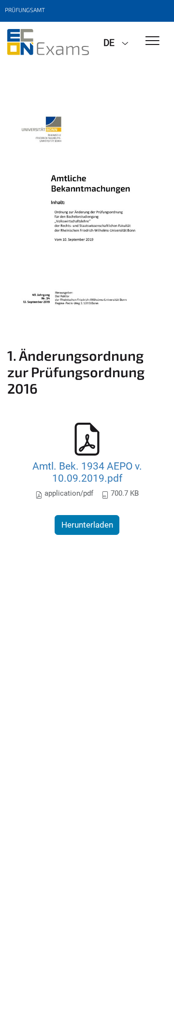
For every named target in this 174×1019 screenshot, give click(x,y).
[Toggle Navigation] (152, 41)
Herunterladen (87, 525)
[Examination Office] (48, 42)
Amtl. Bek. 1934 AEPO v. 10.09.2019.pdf (87, 472)
